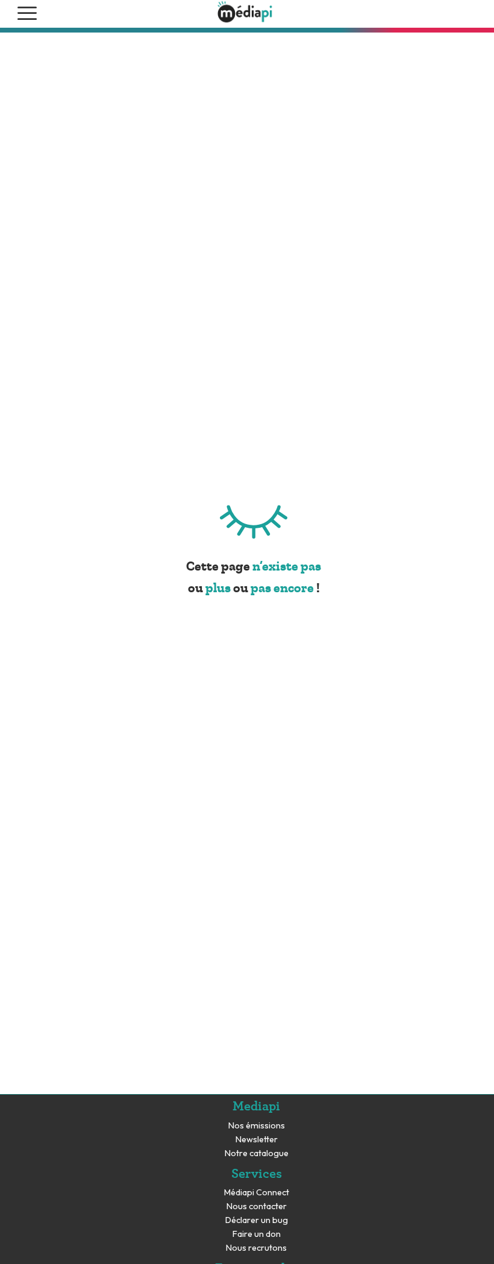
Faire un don (257, 1234)
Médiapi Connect (256, 1192)
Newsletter (257, 1139)
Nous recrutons (256, 1248)
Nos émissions (256, 1126)
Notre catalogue (257, 1153)
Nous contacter (257, 1206)
